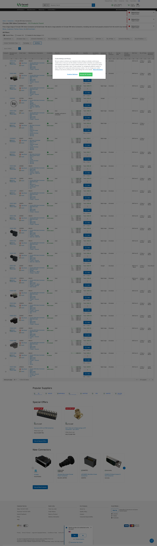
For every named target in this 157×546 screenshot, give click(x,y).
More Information (98, 69)
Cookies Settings (72, 74)
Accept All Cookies (86, 74)
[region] (79, 67)
